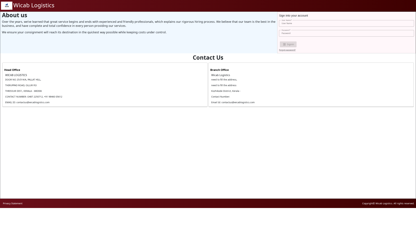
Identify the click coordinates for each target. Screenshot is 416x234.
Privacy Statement (12, 203)
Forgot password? (287, 50)
